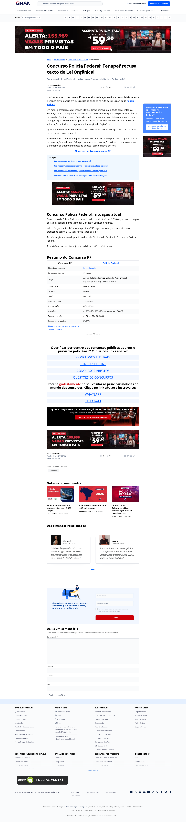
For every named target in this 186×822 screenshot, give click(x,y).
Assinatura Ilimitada (159, 4)
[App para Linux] (135, 792)
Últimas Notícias (23, 11)
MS (110, 17)
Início (49, 60)
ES (93, 17)
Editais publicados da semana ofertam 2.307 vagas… (59, 508)
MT (114, 17)
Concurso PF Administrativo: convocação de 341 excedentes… (122, 509)
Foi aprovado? (66, 738)
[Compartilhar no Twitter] (127, 87)
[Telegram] (170, 792)
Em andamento (89, 268)
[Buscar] (39, 4)
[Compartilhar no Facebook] (124, 87)
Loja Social (19, 723)
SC (158, 17)
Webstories (165, 11)
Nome (50, 667)
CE (85, 17)
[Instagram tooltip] (153, 792)
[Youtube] (148, 792)
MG (106, 17)
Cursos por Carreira (103, 734)
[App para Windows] (131, 792)
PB (122, 17)
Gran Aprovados (102, 11)
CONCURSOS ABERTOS (93, 370)
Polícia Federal (59, 60)
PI (130, 17)
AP (77, 17)
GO (97, 17)
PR (134, 17)
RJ (138, 17)
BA (81, 17)
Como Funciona (21, 715)
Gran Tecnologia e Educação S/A (77, 807)
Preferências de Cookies (24, 742)
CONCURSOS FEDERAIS (93, 357)
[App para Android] (144, 792)
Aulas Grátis (140, 723)
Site (48, 685)
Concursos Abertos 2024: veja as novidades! (72, 161)
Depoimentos (140, 712)
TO (169, 17)
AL (69, 17)
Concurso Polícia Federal (78, 60)
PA (118, 17)
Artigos (86, 11)
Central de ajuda (63, 712)
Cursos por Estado (102, 738)
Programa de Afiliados (24, 734)
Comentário (52, 637)
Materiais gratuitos (145, 11)
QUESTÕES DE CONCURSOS (93, 377)
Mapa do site (111, 792)
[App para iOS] (140, 792)
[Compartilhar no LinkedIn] (130, 87)
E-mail (50, 676)
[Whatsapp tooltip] (157, 792)
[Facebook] (161, 792)
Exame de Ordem (102, 719)
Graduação (99, 723)
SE (161, 17)
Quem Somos (20, 712)
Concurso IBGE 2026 (44, 11)
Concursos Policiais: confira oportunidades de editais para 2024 (80, 170)
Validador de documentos (25, 727)
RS (154, 17)
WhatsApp (61, 719)
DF (89, 17)
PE (126, 17)
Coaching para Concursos (105, 715)
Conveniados (20, 731)
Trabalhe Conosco (22, 738)
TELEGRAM (93, 401)
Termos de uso (93, 792)
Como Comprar (21, 719)
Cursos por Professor (103, 742)
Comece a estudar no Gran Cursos (93, 417)
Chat (59, 715)
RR (150, 17)
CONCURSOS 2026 (93, 364)
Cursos (74, 11)
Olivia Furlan (52, 514)
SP (165, 17)
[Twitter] (165, 792)
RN (142, 17)
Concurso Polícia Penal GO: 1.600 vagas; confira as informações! (80, 175)
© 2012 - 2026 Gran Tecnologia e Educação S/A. (37, 792)
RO (146, 17)
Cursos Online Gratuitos (104, 750)
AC (65, 17)
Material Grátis (141, 715)
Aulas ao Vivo (140, 719)
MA (101, 17)
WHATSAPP (93, 394)
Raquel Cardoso (85, 511)
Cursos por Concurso (103, 731)
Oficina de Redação (102, 746)
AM (73, 17)
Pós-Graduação (101, 727)
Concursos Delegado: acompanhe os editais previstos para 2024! (81, 166)
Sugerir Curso (140, 727)
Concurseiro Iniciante (123, 11)
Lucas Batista (55, 85)
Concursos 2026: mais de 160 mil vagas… (92, 506)
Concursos (61, 11)
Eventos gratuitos (137, 4)
